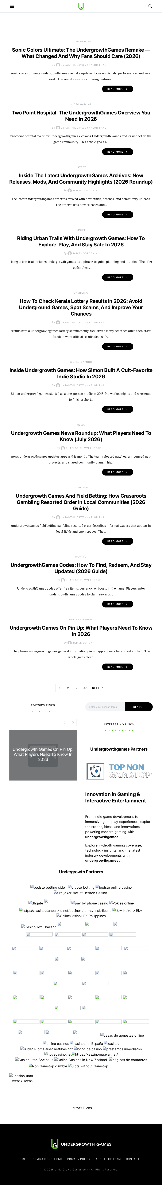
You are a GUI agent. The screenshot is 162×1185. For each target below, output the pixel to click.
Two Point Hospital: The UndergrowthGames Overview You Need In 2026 (81, 116)
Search (138, 706)
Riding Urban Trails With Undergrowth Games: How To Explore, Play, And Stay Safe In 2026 (81, 241)
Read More (115, 88)
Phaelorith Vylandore (83, 448)
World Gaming (81, 361)
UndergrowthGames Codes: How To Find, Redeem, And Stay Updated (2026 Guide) (81, 568)
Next (96, 688)
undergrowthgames (102, 860)
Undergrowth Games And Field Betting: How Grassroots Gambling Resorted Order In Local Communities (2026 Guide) (81, 502)
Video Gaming (81, 41)
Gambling (81, 292)
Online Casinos (81, 619)
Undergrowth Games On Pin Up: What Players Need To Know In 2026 (81, 631)
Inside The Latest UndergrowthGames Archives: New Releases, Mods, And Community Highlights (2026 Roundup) (81, 178)
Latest (81, 167)
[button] (73, 722)
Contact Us (135, 1159)
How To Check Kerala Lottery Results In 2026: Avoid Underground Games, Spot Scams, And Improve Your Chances (81, 307)
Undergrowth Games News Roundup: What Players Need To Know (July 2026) (81, 436)
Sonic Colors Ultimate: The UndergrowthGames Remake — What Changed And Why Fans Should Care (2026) (81, 53)
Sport (81, 229)
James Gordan (84, 190)
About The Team (108, 1159)
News (81, 424)
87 (85, 688)
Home (22, 1159)
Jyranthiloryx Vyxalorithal (83, 64)
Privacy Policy (79, 1159)
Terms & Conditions (46, 1159)
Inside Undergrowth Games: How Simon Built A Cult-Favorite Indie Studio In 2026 (81, 373)
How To (80, 556)
